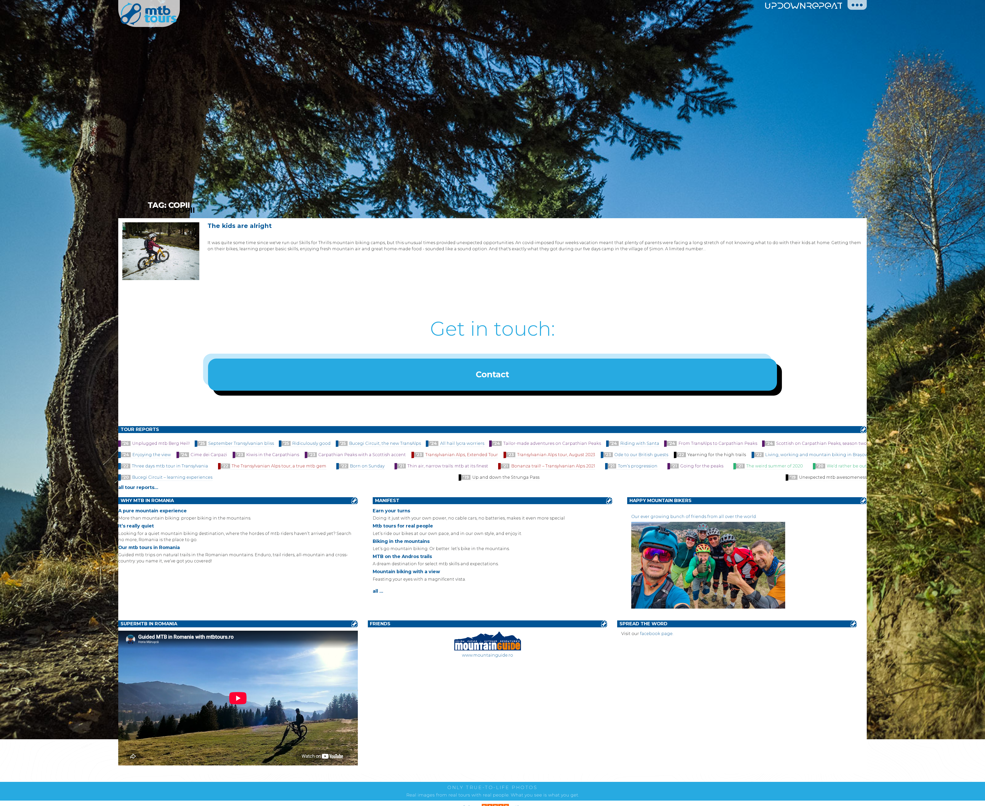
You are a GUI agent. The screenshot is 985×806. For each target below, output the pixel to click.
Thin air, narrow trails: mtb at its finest (447, 466)
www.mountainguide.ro (487, 655)
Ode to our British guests (641, 454)
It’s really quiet (136, 526)
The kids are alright (240, 225)
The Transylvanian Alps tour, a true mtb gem (279, 466)
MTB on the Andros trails (402, 556)
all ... (378, 591)
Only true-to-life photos (492, 787)
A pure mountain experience (152, 510)
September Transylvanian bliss (241, 443)
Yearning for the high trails (716, 454)
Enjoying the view (151, 454)
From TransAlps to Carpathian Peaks (717, 443)
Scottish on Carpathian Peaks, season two (821, 443)
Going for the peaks (701, 466)
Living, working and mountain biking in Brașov (816, 454)
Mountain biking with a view (406, 571)
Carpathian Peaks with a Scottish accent (362, 454)
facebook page (656, 633)
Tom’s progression (637, 466)
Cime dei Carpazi (209, 454)
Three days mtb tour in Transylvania (170, 466)
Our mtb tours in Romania (149, 547)
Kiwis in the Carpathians (272, 454)
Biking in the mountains (401, 541)
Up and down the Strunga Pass (505, 477)
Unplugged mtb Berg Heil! (161, 443)
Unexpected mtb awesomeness (833, 477)
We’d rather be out (847, 466)
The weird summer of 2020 (774, 466)
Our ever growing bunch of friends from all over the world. (694, 516)
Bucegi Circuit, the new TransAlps (385, 443)
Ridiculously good (311, 443)
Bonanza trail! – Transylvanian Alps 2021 (553, 466)
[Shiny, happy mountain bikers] (708, 607)
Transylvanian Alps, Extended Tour (461, 454)
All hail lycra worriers (462, 443)
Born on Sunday (367, 466)
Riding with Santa (639, 443)
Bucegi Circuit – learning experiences (172, 477)
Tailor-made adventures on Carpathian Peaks (552, 443)
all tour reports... (138, 487)
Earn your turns (391, 510)
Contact (492, 374)
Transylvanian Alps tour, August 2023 (556, 454)
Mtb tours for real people (403, 526)
